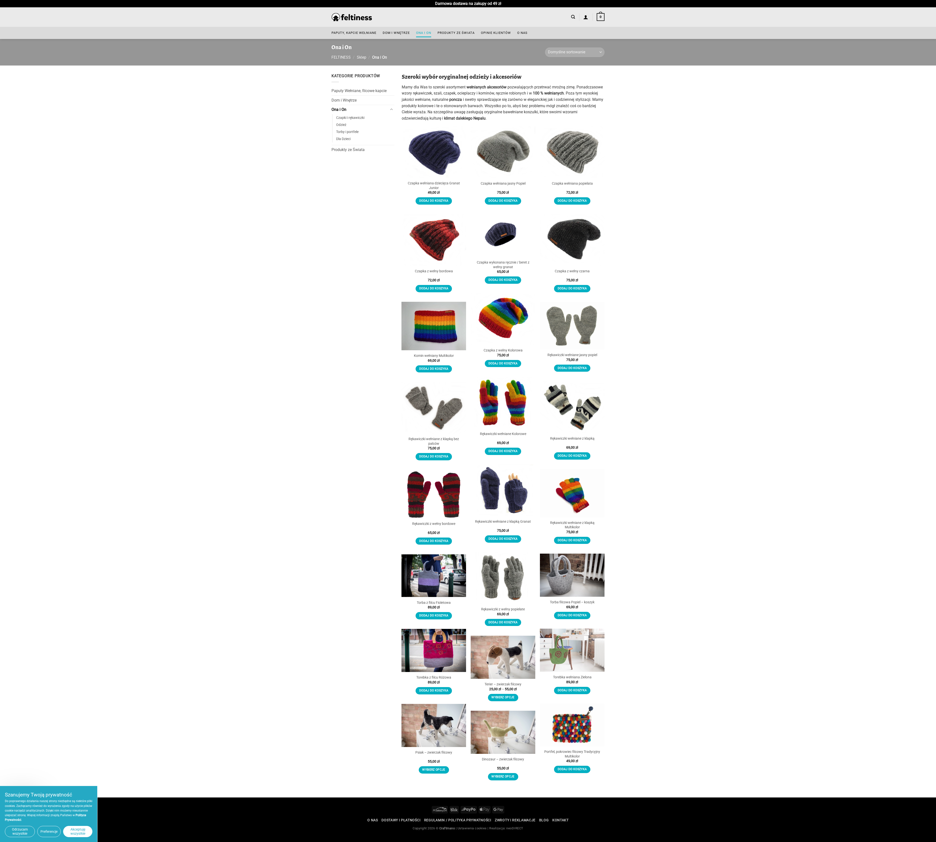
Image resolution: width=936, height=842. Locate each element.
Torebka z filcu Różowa (433, 677)
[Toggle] (391, 110)
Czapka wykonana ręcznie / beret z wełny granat (503, 264)
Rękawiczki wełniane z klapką (572, 438)
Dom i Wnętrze (396, 33)
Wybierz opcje (503, 697)
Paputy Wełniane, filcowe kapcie (359, 90)
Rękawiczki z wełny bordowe (433, 524)
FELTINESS (341, 57)
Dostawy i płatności (400, 820)
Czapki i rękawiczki (350, 118)
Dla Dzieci (343, 139)
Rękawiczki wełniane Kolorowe (503, 434)
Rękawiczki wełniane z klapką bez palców (434, 441)
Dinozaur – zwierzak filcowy (503, 759)
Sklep (361, 57)
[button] (573, 17)
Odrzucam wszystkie (20, 831)
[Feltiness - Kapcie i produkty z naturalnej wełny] (352, 17)
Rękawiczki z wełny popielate (503, 609)
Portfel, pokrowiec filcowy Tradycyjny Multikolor (572, 754)
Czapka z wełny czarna (572, 271)
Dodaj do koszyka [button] (433, 200)
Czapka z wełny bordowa (434, 271)
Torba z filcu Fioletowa (434, 603)
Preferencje (49, 831)
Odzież (341, 125)
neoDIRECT (514, 828)
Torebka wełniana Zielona (572, 677)
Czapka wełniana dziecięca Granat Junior (434, 185)
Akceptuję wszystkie (77, 831)
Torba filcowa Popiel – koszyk (572, 602)
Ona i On (423, 33)
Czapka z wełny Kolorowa (503, 350)
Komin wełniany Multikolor (434, 356)
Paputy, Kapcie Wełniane (354, 33)
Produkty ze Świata (456, 33)
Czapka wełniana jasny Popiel (503, 183)
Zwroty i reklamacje (515, 820)
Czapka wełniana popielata (572, 183)
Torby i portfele (347, 132)
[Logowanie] (585, 17)
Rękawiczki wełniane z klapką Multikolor (572, 525)
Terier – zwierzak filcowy (503, 684)
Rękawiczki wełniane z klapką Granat (503, 522)
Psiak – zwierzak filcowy (433, 752)
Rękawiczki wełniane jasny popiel (572, 355)
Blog (544, 820)
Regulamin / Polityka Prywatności (457, 820)
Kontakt (560, 820)
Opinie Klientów (496, 33)
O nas (522, 33)
